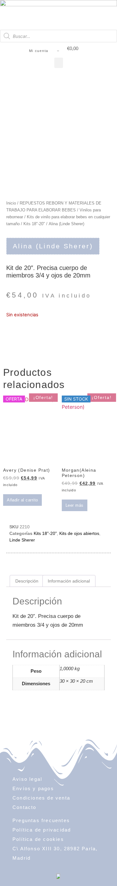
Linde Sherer (22, 539)
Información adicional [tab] (69, 580)
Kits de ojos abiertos (79, 533)
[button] (58, 63)
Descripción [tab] (26, 580)
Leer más (75, 505)
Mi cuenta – (44, 51)
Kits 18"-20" (34, 223)
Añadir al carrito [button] (22, 500)
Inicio (11, 203)
